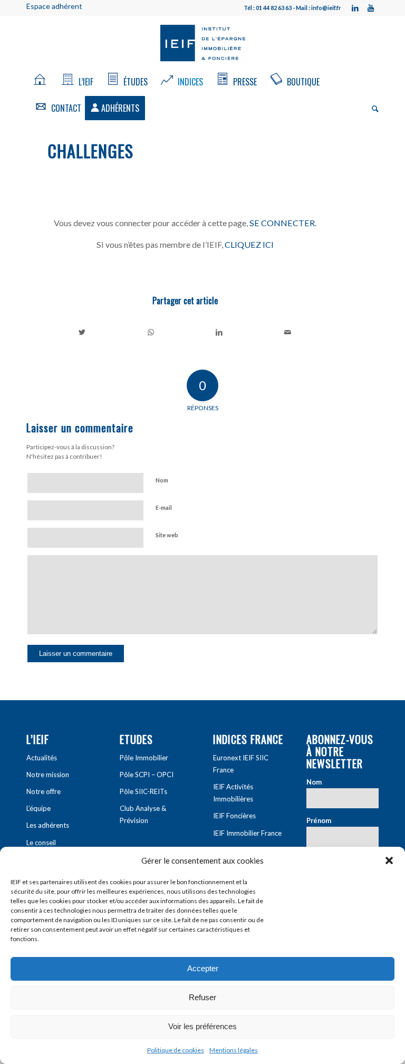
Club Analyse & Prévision (143, 814)
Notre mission (47, 774)
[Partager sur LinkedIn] (220, 332)
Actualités (41, 757)
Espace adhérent (54, 6)
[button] (389, 860)
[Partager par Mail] (288, 332)
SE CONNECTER (282, 223)
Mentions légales (233, 1050)
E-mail (164, 507)
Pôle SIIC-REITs (143, 791)
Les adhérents (47, 825)
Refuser (202, 997)
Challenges (90, 150)
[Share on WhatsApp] (151, 332)
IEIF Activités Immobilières (233, 792)
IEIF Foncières (234, 815)
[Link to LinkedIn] (355, 8)
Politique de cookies (175, 1050)
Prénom (320, 820)
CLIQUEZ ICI (249, 244)
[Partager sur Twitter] (82, 332)
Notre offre (43, 791)
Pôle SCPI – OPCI (146, 774)
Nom (162, 480)
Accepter (202, 968)
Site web (167, 534)
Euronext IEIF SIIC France (240, 763)
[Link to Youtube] (371, 8)
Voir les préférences (202, 1026)
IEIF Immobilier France (247, 833)
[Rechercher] (373, 108)
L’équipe (38, 808)
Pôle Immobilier (144, 757)
